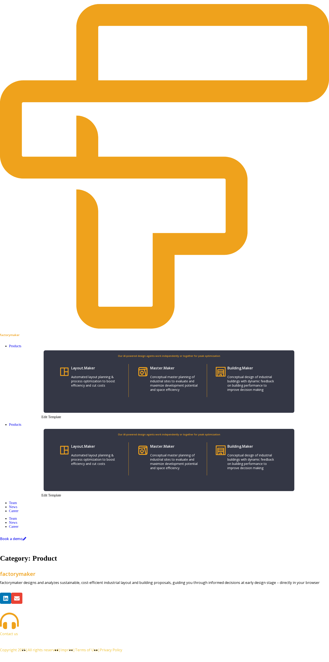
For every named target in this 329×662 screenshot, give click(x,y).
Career (13, 511)
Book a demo (11, 538)
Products (15, 424)
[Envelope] (16, 598)
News (13, 507)
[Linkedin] (5, 598)
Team (13, 503)
